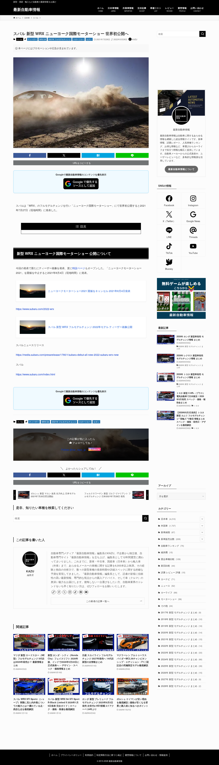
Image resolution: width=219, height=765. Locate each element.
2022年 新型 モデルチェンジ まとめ (181, 645)
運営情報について (133, 754)
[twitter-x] (64, 592)
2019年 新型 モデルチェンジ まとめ (181, 625)
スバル (19, 39)
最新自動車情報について (181, 169)
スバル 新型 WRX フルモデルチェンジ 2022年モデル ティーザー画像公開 (90, 327)
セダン (89, 39)
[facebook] (59, 592)
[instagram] (70, 592)
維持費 (167, 552)
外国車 (168, 525)
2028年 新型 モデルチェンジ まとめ (181, 686)
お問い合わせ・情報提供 (156, 754)
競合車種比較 (171, 559)
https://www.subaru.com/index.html (35, 374)
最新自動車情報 (26, 9)
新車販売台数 (171, 539)
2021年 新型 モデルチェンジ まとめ (181, 639)
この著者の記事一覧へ (97, 601)
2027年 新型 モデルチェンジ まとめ (181, 679)
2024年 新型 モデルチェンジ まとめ (181, 659)
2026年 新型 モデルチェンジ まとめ (181, 672)
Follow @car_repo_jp (73, 450)
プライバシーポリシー (71, 754)
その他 (167, 605)
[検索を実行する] (145, 518)
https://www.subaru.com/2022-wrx (35, 309)
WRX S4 (42, 39)
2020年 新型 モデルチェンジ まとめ (181, 632)
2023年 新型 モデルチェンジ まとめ (181, 652)
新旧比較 (168, 565)
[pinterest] (81, 592)
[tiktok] (75, 592)
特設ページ (78, 268)
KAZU (30, 571)
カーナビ (168, 579)
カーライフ (169, 592)
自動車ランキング (172, 545)
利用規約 (89, 754)
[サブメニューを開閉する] (202, 519)
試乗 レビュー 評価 (173, 572)
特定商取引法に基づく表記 (109, 754)
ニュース (168, 585)
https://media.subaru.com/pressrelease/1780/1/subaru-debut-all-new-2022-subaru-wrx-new (67, 355)
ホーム (54, 754)
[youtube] (86, 592)
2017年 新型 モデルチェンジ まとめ (181, 612)
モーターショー (171, 599)
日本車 (168, 518)
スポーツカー (78, 39)
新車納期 (168, 532)
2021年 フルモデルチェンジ (60, 39)
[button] (29, 155)
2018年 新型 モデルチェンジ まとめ (181, 619)
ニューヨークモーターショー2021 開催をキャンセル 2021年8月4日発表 (89, 291)
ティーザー (32, 39)
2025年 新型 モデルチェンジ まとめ (181, 665)
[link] (53, 592)
